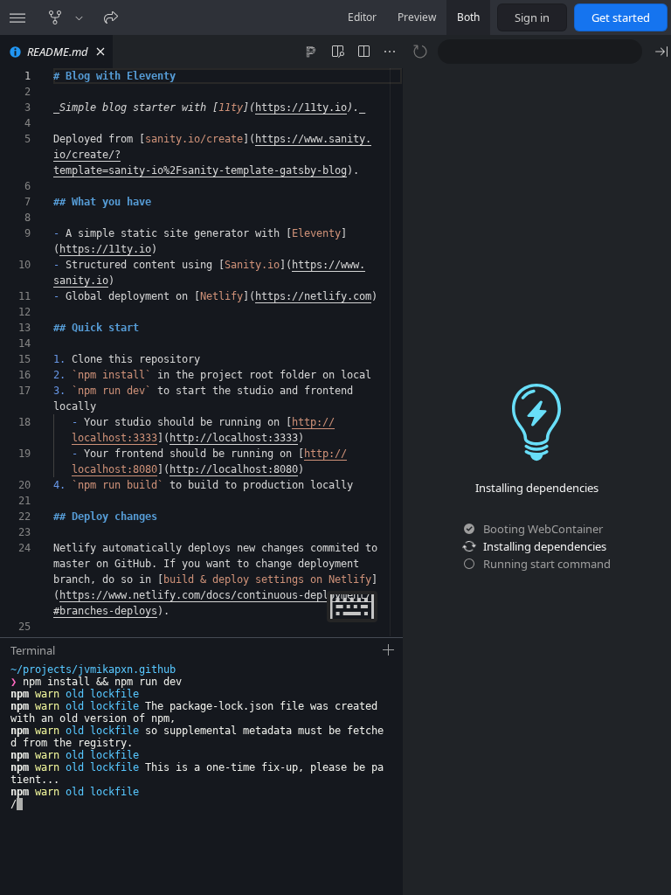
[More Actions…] (390, 52)
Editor (362, 17)
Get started (620, 17)
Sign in (532, 17)
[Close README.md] (100, 51)
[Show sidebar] (17, 17)
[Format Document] (311, 52)
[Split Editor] (363, 52)
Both (468, 17)
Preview (417, 17)
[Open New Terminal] (388, 650)
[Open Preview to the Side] (337, 52)
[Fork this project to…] (79, 17)
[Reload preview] (420, 52)
